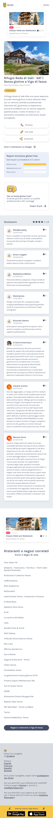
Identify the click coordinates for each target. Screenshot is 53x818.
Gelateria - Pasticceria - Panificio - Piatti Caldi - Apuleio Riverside (26, 569)
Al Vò (6, 612)
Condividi (28, 139)
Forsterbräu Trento (12, 670)
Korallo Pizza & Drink (14, 628)
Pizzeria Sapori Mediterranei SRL (19, 680)
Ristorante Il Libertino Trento (17, 575)
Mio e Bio (8, 644)
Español (8, 768)
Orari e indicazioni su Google (18, 147)
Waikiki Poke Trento (13, 701)
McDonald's (9, 591)
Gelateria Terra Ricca (13, 607)
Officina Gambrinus (13, 649)
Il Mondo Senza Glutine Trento (18, 638)
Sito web (29, 132)
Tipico (7, 712)
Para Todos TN (10, 562)
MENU (46, 5)
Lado (6, 623)
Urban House (10, 665)
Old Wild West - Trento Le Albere (18, 707)
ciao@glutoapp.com (13, 788)
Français (8, 766)
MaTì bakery (9, 633)
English (7, 763)
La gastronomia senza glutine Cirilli (21, 675)
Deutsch (8, 770)
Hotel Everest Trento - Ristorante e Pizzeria (24, 596)
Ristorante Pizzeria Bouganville (18, 696)
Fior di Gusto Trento (13, 686)
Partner (22, 785)
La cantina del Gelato (14, 617)
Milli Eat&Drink (11, 586)
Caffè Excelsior (11, 580)
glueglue (10, 756)
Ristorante (10, 90)
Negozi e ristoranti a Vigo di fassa (26, 727)
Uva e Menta (10, 654)
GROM (7, 691)
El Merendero (10, 602)
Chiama (29, 125)
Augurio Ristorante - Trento (17, 659)
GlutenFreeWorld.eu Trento (16, 717)
